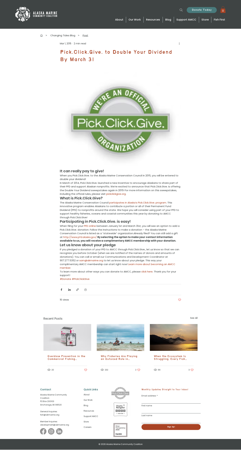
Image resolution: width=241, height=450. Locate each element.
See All (194, 318)
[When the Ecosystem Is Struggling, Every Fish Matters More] (174, 337)
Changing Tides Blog (62, 35)
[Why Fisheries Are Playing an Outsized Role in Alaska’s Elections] (120, 337)
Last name (146, 415)
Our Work (88, 400)
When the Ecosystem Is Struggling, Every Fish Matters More (170, 357)
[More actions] (179, 44)
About (87, 394)
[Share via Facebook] (61, 289)
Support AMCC (91, 416)
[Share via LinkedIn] (69, 289)
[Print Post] (85, 289)
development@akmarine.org (54, 424)
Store (86, 421)
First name (146, 405)
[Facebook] (43, 431)
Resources (89, 410)
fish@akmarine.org (49, 414)
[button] (223, 9)
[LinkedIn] (59, 431)
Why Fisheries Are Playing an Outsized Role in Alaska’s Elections (119, 357)
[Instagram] (51, 431)
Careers (87, 427)
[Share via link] (77, 289)
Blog (86, 405)
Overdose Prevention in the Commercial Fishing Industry (66, 357)
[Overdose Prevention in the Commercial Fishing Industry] (67, 337)
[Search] (181, 10)
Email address (149, 395)
